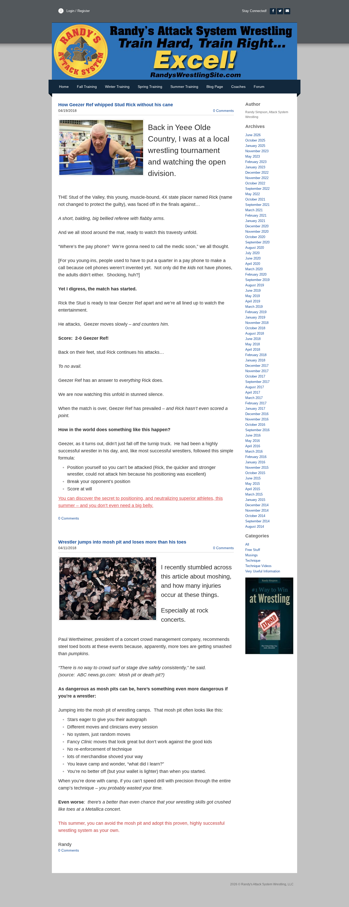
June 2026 (253, 135)
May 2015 (252, 484)
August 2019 (254, 285)
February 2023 (255, 162)
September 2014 (257, 521)
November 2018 (257, 323)
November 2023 (257, 151)
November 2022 (257, 178)
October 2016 (255, 425)
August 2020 (254, 248)
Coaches (238, 87)
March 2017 (254, 398)
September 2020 (257, 242)
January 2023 (255, 167)
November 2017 (257, 371)
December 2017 (257, 366)
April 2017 (252, 392)
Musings (251, 555)
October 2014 (255, 516)
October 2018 (255, 328)
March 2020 (254, 269)
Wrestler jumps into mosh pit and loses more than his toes (122, 542)
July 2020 (252, 253)
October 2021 (255, 199)
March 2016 (254, 451)
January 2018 (255, 360)
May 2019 (252, 296)
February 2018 (255, 355)
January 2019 (255, 317)
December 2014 (257, 505)
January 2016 (255, 462)
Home (64, 87)
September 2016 (257, 430)
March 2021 (254, 210)
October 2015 (255, 473)
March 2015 (254, 494)
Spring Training (150, 87)
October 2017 (255, 376)
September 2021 (257, 205)
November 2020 (257, 231)
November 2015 (257, 467)
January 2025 (255, 146)
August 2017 (254, 387)
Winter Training (117, 87)
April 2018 (252, 349)
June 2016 (253, 435)
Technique (252, 560)
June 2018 (253, 339)
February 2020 (255, 274)
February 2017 (255, 403)
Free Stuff (252, 550)
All (247, 544)
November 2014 (257, 510)
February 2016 (255, 457)
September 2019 (257, 280)
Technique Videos (258, 566)
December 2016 (257, 414)
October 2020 (255, 237)
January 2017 (255, 408)
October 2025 (255, 140)
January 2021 (255, 221)
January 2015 (255, 500)
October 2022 (255, 183)
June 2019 (253, 290)
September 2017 (257, 382)
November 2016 (257, 419)
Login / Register (78, 11)
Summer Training (184, 87)
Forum (259, 87)
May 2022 (252, 194)
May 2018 (252, 344)
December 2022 (257, 172)
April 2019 (252, 301)
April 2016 (252, 446)
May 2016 (252, 441)
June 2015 (253, 478)
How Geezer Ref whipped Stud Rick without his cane (115, 104)
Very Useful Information (262, 571)
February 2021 (255, 215)
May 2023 (252, 156)
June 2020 (253, 258)
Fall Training (87, 87)
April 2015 (252, 489)
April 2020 (252, 264)
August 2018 (254, 333)
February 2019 (255, 312)
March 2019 (254, 307)
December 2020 (257, 226)
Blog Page (214, 87)
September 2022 (257, 189)
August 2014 (254, 526)
